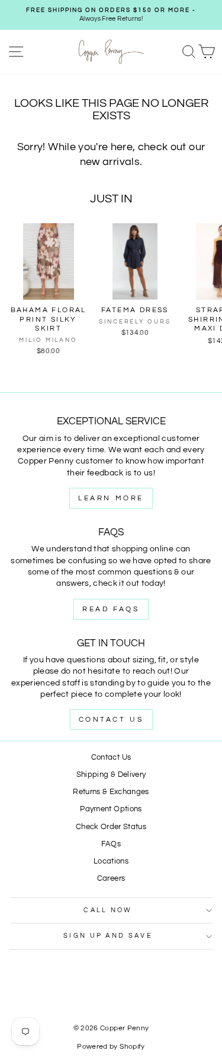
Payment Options (110, 809)
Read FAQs (110, 609)
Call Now (108, 910)
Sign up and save (108, 935)
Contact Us (111, 719)
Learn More (111, 498)
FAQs (111, 844)
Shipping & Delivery (111, 775)
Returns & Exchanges (111, 792)
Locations (111, 861)
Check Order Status (111, 827)
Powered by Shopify (110, 1046)
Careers (111, 879)
